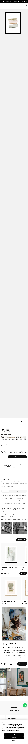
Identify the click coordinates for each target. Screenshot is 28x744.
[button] (2, 5)
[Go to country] (11, 588)
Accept (14, 734)
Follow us (23, 663)
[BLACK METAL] (17, 437)
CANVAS (7, 430)
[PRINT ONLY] (24, 437)
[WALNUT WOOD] (10, 437)
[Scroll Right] (25, 527)
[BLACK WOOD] (2, 437)
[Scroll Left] (3, 527)
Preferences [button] (17, 730)
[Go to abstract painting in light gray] (11, 554)
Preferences (14, 740)
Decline (14, 737)
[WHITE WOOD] (6, 437)
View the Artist (21, 539)
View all (23, 573)
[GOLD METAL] (21, 437)
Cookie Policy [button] (11, 728)
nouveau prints (9, 422)
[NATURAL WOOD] (13, 437)
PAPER (3, 430)
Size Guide (9, 448)
